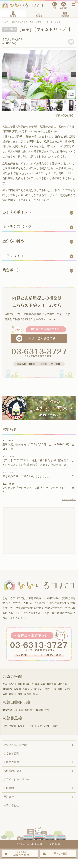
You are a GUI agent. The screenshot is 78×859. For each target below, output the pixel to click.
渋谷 (4, 684)
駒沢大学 (29, 710)
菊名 (4, 694)
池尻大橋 (7, 710)
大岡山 (47, 725)
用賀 (47, 710)
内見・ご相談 (59, 853)
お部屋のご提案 (12, 770)
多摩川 (17, 689)
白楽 (20, 694)
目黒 (4, 725)
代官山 (12, 684)
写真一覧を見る (64, 115)
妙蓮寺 (12, 694)
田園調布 (7, 689)
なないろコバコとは (15, 744)
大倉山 (67, 689)
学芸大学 (40, 684)
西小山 (32, 725)
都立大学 (51, 684)
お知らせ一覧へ (69, 499)
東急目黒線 (12, 718)
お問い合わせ (11, 805)
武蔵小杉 (36, 689)
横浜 (35, 694)
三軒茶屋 (18, 710)
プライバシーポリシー (16, 779)
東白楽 (27, 694)
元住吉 (46, 689)
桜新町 (39, 710)
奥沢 (55, 725)
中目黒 (21, 684)
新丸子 (26, 689)
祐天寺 (30, 684)
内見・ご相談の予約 (41, 338)
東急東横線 (12, 676)
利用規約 (8, 788)
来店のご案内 (11, 762)
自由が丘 (62, 684)
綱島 (60, 689)
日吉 (53, 689)
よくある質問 (11, 753)
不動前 (12, 725)
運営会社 (8, 796)
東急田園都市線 (16, 702)
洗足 (40, 725)
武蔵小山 (22, 725)
